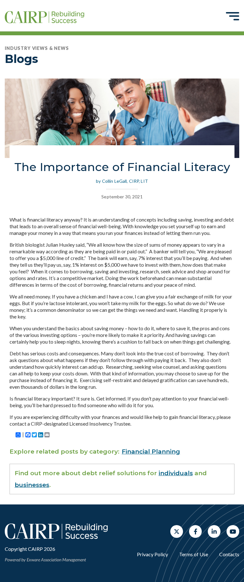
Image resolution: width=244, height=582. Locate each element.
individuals (176, 473)
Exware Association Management (56, 559)
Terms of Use (193, 554)
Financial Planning (151, 451)
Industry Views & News (37, 48)
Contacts (229, 554)
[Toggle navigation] (232, 15)
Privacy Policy (152, 554)
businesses (32, 485)
